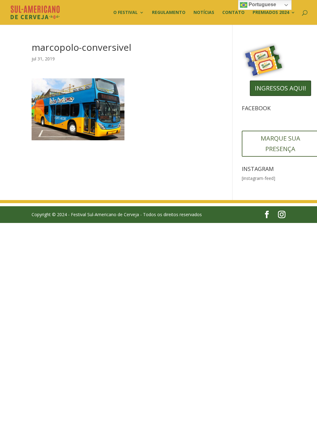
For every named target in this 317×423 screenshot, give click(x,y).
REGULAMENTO (168, 12)
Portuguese (261, 4)
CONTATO (233, 12)
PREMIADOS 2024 (271, 12)
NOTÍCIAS (203, 12)
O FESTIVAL (125, 12)
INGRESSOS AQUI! (280, 88)
